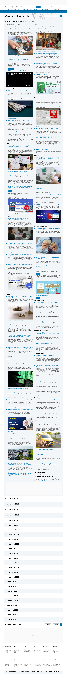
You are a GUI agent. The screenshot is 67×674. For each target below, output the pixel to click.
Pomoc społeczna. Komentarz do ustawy (49, 273)
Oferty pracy (54, 666)
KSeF (58, 9)
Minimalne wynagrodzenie (47, 660)
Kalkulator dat (36, 659)
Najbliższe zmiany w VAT (11, 431)
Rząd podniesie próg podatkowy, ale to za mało (15, 55)
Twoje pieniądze (37, 9)
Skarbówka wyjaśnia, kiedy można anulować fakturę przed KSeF (18, 171)
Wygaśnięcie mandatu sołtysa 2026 (41, 126)
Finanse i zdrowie (36, 653)
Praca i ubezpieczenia (37, 650)
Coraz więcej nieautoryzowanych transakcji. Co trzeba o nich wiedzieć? (19, 388)
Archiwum (54, 660)
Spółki (34, 649)
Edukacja (54, 9)
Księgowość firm (11, 89)
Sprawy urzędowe (26, 651)
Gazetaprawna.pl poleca (41, 330)
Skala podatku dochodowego (47, 665)
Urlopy (15, 651)
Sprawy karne (26, 649)
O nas (6, 671)
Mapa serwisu (56, 671)
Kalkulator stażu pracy (37, 664)
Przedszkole (16, 659)
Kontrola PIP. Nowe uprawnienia (47, 74)
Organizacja (7, 659)
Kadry (15, 9)
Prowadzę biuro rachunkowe (47, 649)
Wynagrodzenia (16, 649)
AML (43, 653)
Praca (25, 652)
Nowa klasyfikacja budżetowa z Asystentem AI (50, 204)
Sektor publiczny (25, 9)
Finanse (54, 650)
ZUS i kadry (6, 651)
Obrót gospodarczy (8, 650)
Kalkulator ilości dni (36, 660)
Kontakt (45, 671)
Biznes (19, 9)
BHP (15, 652)
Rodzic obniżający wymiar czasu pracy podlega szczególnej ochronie (46, 51)
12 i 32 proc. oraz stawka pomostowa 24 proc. (15, 118)
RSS (41, 671)
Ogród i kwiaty (55, 652)
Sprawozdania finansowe (47, 652)
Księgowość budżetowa (40, 227)
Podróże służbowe (46, 663)
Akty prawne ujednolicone (28, 664)
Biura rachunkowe (46, 646)
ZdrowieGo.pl (55, 659)
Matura (15, 665)
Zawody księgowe (7, 652)
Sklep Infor (25, 653)
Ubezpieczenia (16, 650)
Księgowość (10, 9)
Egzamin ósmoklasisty (17, 666)
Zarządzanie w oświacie (18, 664)
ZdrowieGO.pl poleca (40, 378)
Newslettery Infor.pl (39, 472)
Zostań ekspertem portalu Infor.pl (43, 476)
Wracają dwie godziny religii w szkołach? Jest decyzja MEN (32, 11)
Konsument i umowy (27, 650)
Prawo (31, 9)
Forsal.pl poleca (38, 398)
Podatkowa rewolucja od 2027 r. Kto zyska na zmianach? (47, 302)
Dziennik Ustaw (26, 659)
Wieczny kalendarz (44, 149)
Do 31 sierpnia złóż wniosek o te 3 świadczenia (45, 355)
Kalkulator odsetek (36, 663)
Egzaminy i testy (16, 663)
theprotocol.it (55, 665)
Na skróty (54, 658)
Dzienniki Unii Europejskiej (28, 663)
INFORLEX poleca (39, 300)
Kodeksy (25, 665)
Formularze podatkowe (56, 664)
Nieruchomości (47, 9)
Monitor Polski (26, 660)
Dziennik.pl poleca (39, 353)
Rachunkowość (7, 649)
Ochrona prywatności (12, 671)
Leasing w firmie (36, 652)
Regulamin (33, 671)
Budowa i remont (55, 651)
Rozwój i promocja (7, 663)
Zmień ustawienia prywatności (23, 671)
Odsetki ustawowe (46, 664)
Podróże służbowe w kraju (47, 659)
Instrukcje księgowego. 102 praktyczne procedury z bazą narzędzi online (19, 213)
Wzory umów (55, 663)
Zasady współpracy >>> (41, 480)
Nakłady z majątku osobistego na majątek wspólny (15, 320)
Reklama (50, 671)
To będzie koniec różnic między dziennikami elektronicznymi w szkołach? (19, 241)
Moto (42, 9)
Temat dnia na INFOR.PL (13, 24)
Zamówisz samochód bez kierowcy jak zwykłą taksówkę (44, 449)
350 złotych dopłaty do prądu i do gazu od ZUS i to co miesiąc (45, 184)
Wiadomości (7, 665)
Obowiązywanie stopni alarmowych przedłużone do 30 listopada (48, 128)
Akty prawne (26, 658)
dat (41, 297)
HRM (15, 653)
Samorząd (37, 98)
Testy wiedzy (16, 667)
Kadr (35, 24)
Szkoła (15, 660)
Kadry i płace (7, 664)
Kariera (37, 671)
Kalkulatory (35, 658)
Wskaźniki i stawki (46, 658)
